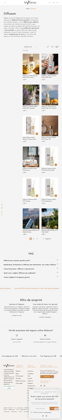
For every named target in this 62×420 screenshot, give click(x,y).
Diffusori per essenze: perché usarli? (17, 260)
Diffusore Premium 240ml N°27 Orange (30, 200)
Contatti (30, 378)
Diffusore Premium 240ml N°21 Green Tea (49, 138)
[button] (49, 2)
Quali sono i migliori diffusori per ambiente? (20, 273)
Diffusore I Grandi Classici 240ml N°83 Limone (30, 76)
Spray (17, 373)
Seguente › (48, 239)
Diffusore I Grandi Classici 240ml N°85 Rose (49, 76)
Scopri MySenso (45, 317)
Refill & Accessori (21, 381)
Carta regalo (19, 383)
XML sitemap (26, 411)
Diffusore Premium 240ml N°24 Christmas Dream (49, 169)
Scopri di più (17, 315)
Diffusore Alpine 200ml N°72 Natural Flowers (31, 231)
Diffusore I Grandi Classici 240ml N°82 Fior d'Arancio (49, 107)
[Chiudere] (58, 392)
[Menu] (5, 2)
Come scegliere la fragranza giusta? (17, 277)
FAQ (29, 376)
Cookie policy (14, 411)
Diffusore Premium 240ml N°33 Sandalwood (49, 200)
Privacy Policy (7, 411)
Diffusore (33, 8)
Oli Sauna (18, 378)
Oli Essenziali (19, 376)
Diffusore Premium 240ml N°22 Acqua (30, 169)
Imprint (20, 411)
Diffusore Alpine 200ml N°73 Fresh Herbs (50, 231)
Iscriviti (47, 376)
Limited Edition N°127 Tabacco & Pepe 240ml (29, 138)
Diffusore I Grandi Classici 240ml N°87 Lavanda (30, 107)
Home (27, 8)
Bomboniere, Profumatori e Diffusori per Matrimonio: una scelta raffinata (30, 265)
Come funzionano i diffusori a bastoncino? (19, 269)
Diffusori (18, 371)
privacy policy (48, 412)
